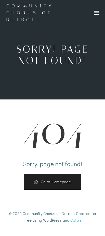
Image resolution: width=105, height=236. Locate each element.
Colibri (75, 220)
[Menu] (97, 13)
